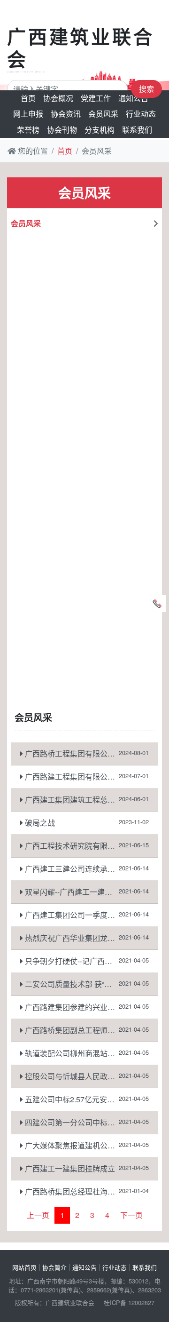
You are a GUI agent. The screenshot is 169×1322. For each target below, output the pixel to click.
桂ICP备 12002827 (129, 1302)
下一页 (131, 1215)
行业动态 (141, 113)
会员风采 (103, 113)
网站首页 (24, 1267)
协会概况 (58, 98)
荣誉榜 (28, 129)
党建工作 (96, 98)
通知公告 (133, 98)
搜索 (146, 88)
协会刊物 (62, 129)
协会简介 (54, 1267)
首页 (28, 98)
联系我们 (137, 129)
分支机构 (99, 129)
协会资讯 (66, 113)
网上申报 (28, 113)
